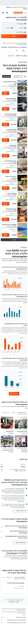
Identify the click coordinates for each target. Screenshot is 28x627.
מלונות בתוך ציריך (10, 600)
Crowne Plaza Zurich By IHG (10, 82)
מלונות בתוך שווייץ (19, 600)
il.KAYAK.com (21, 599)
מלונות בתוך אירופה (9, 599)
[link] (14, 393)
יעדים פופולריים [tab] (8, 577)
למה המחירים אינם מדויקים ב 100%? (16, 622)
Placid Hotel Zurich (11, 98)
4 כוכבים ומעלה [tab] (22, 412)
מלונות (16, 599)
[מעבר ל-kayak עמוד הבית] (18, 13)
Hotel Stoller (13, 145)
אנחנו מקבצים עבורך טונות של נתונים (16, 620)
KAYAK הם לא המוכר (20, 617)
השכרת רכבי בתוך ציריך (19, 588)
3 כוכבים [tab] (14, 412)
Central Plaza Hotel (11, 209)
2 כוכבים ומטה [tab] (5, 412)
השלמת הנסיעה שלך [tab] (20, 577)
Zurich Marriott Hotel (11, 114)
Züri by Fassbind (12, 193)
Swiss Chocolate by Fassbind (11, 177)
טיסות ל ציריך (21, 586)
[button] (1, 8)
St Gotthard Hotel (12, 129)
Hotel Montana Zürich (10, 161)
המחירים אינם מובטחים (21, 613)
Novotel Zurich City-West (9, 224)
